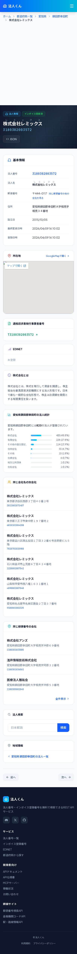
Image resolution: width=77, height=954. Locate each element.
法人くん (15, 6)
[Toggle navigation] (72, 6)
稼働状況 (8, 888)
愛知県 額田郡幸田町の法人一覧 (29, 756)
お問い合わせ (11, 894)
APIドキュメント (13, 871)
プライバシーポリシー (44, 943)
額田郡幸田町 (60, 16)
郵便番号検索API (13, 910)
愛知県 (42, 16)
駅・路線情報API (13, 922)
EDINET (7, 849)
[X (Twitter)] (15, 820)
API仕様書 (9, 877)
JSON (13, 139)
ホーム (7, 16)
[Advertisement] (38, 64)
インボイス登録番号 (15, 843)
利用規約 (25, 943)
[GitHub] (24, 820)
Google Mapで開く (56, 256)
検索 (63, 727)
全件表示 (61, 698)
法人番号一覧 (11, 838)
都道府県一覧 (25, 16)
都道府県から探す (13, 855)
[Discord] (6, 820)
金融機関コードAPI (14, 916)
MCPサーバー (11, 882)
